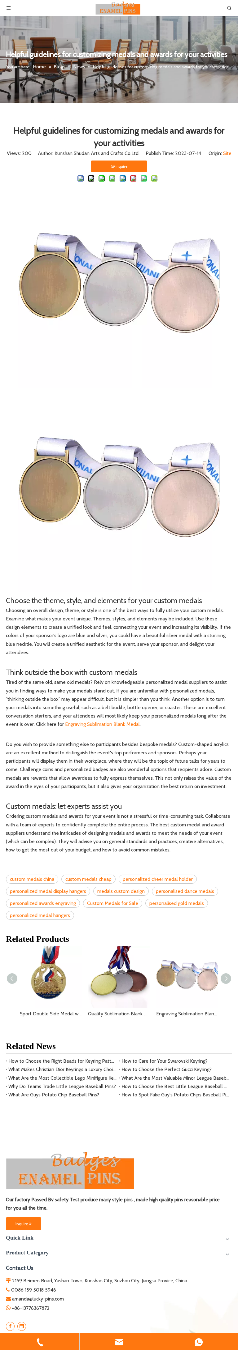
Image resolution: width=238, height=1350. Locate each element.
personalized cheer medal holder (158, 879)
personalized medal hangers (40, 915)
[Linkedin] (21, 1326)
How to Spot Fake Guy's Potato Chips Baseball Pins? (175, 1095)
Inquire (22, 1224)
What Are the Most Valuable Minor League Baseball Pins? (175, 1078)
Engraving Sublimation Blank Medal (102, 724)
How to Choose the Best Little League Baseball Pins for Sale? (175, 1086)
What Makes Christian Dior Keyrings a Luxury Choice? (62, 1069)
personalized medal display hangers (48, 891)
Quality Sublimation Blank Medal (119, 1014)
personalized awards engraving (43, 903)
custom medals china (32, 879)
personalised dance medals (185, 891)
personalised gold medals (176, 903)
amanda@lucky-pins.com (38, 1299)
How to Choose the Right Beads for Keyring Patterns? (62, 1061)
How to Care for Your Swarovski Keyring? (164, 1061)
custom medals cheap (88, 879)
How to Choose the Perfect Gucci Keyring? (166, 1069)
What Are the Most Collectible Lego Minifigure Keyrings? (62, 1078)
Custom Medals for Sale (112, 903)
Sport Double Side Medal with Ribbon (51, 1014)
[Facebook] (10, 1326)
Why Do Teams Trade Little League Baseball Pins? (62, 1086)
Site (227, 153)
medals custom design (121, 891)
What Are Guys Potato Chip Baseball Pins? (53, 1095)
